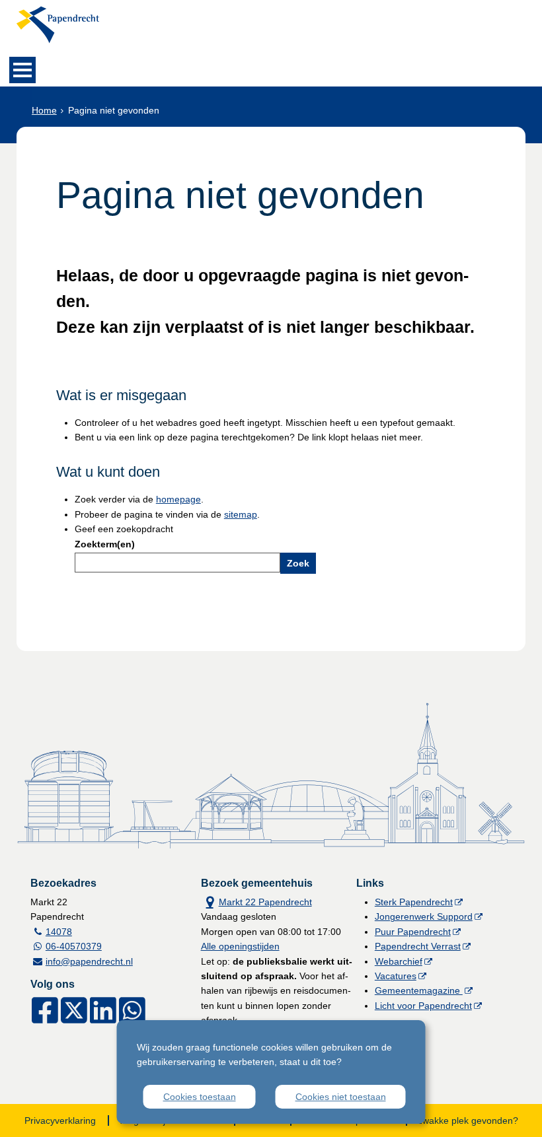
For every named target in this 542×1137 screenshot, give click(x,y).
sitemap (240, 514)
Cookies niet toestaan (340, 1096)
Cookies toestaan (199, 1096)
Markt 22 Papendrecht (256, 901)
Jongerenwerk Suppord (424, 916)
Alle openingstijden (240, 946)
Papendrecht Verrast (418, 946)
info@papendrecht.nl (89, 961)
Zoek (298, 563)
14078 (59, 931)
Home (44, 110)
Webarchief (398, 961)
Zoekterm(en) (105, 544)
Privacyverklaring (60, 1120)
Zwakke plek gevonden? (467, 1120)
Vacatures (395, 976)
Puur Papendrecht (413, 931)
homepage (178, 499)
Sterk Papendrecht (414, 902)
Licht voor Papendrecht (423, 1005)
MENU (22, 70)
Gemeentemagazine (419, 990)
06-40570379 (74, 946)
